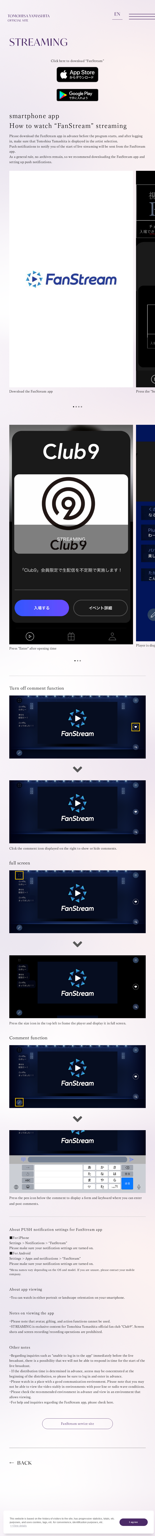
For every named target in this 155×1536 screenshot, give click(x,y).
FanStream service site (77, 1423)
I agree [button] (133, 1522)
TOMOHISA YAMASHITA (29, 17)
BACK (24, 1463)
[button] (73, 406)
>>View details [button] (18, 1525)
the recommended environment (53, 1391)
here (110, 1402)
